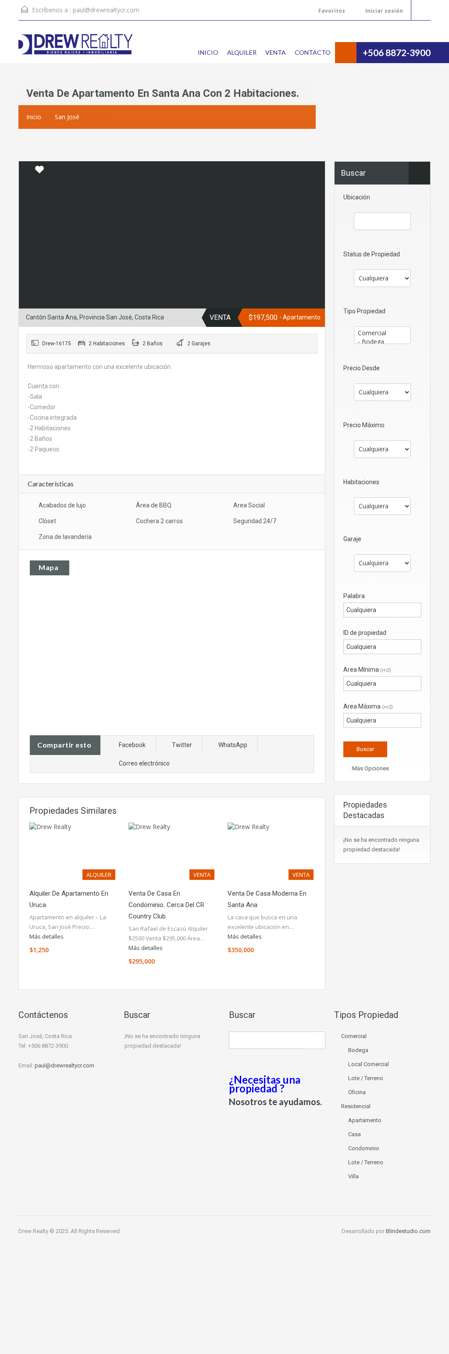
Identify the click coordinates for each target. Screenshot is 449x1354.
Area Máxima (368, 706)
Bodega (358, 1050)
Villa (353, 1176)
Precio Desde (361, 368)
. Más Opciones (368, 768)
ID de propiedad (364, 632)
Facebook (132, 744)
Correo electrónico (144, 763)
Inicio (33, 117)
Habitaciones (361, 482)
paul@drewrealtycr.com (106, 10)
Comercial (354, 1036)
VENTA (275, 52)
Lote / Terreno (365, 1078)
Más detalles (47, 936)
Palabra (354, 595)
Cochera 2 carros (159, 521)
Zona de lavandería (65, 536)
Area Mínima (367, 669)
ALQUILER (242, 52)
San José (67, 117)
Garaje (352, 538)
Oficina (357, 1092)
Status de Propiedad (371, 254)
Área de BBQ (153, 505)
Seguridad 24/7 (254, 521)
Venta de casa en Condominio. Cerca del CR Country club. (166, 905)
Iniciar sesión (383, 10)
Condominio (363, 1148)
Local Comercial (368, 1064)
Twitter (182, 744)
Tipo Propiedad (364, 311)
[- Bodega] (382, 341)
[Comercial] (382, 333)
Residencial (356, 1106)
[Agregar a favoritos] (39, 172)
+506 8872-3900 (397, 52)
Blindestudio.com (408, 1231)
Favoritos (331, 10)
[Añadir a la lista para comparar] (26, 170)
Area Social (249, 505)
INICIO (208, 52)
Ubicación (356, 197)
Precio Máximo (364, 425)
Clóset (47, 521)
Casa (354, 1134)
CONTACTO (313, 52)
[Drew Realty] (75, 48)
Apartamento (364, 1120)
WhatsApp (232, 744)
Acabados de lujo (62, 505)
